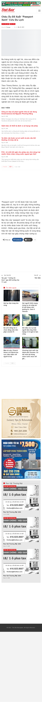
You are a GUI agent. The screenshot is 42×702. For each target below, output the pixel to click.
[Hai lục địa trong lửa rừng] (12, 295)
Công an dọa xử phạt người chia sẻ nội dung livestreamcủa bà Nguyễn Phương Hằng (19, 113)
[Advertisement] (21, 185)
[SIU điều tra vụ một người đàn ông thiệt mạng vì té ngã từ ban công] (30, 320)
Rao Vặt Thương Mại (10, 486)
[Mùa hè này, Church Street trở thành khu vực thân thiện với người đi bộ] (12, 342)
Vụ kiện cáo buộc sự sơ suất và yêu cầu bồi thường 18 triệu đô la (19, 139)
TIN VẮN (38, 278)
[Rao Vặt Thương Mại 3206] (21, 497)
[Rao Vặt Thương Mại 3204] (21, 561)
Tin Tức (12, 24)
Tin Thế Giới (5, 24)
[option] (21, 533)
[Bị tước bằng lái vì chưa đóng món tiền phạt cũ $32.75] (12, 320)
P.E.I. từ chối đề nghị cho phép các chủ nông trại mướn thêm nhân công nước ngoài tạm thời (21, 153)
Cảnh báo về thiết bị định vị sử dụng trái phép (20, 126)
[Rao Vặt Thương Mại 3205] (21, 529)
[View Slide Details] (20, 4)
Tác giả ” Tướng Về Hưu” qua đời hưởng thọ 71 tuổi (10, 280)
